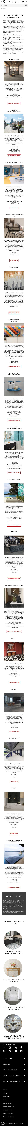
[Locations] (12, 2)
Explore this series (14, 312)
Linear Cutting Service (14, 103)
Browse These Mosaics (14, 472)
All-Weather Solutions (14, 155)
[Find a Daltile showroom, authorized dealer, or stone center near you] (13, 1023)
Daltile (3, 8)
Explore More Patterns (14, 578)
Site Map (5, 1089)
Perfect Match (14, 833)
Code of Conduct (7, 1110)
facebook (21, 1047)
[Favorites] (18, 2)
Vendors (5, 1099)
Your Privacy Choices (8, 1116)
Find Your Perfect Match (14, 366)
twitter (4, 1050)
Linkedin (21, 1050)
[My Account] (15, 2)
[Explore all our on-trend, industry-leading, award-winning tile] (13, 940)
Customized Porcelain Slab (14, 631)
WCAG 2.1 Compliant (8, 1113)
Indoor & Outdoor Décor (14, 525)
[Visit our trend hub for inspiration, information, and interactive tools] (13, 968)
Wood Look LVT (14, 260)
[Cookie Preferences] (2, 1123)
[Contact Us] (9, 2)
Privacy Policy (6, 1093)
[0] (22, 2)
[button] (26, 5)
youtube (16, 1050)
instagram (10, 1050)
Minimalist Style (14, 781)
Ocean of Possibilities (14, 887)
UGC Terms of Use (7, 1103)
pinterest (10, 1047)
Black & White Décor (14, 682)
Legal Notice (6, 1096)
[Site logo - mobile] (4, 1)
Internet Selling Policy (8, 1106)
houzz (16, 1047)
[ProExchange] (26, 2)
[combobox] (12, 5)
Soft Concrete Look (14, 731)
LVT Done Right (14, 208)
